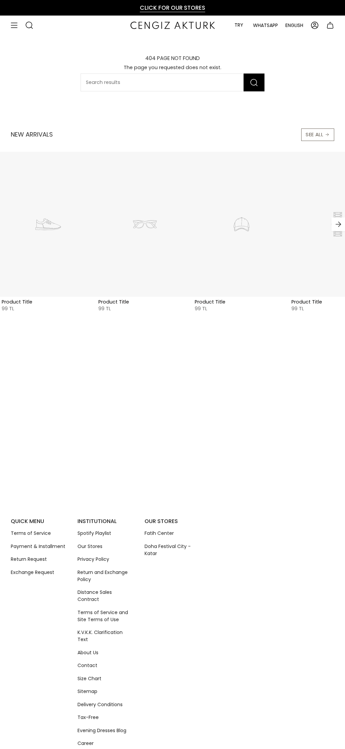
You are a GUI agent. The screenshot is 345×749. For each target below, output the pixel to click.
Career (85, 743)
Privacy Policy (93, 559)
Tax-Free (88, 717)
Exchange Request (32, 572)
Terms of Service (31, 533)
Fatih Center (159, 533)
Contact (87, 665)
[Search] (254, 82)
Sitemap (87, 691)
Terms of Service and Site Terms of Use (102, 616)
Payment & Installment (38, 546)
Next (338, 224)
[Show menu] (14, 25)
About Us (87, 652)
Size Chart (89, 678)
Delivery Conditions (100, 704)
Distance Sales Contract (94, 596)
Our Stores (89, 546)
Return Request (29, 559)
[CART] (330, 25)
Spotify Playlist (94, 533)
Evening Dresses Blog (101, 730)
